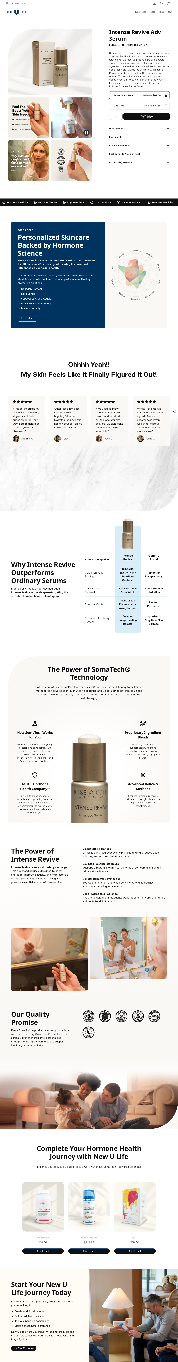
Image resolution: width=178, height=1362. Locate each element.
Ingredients (115, 137)
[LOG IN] (154, 3)
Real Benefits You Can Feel (124, 154)
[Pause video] (86, 133)
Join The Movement (24, 1348)
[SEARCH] (161, 3)
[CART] (168, 3)
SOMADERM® (89, 1237)
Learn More (27, 318)
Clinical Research (119, 145)
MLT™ (135, 1237)
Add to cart (43, 1251)
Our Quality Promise (120, 162)
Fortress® (43, 1237)
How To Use (116, 128)
